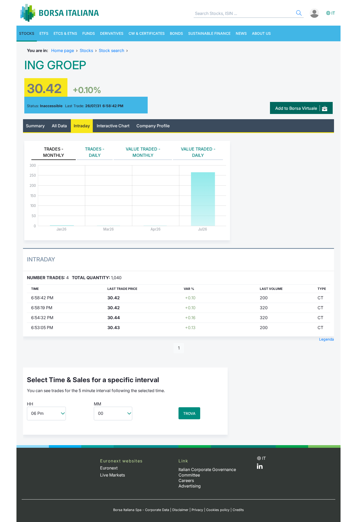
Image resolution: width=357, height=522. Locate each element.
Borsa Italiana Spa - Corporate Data (141, 510)
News (241, 33)
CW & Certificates (147, 33)
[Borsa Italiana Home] (59, 13)
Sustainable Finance (209, 33)
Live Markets (112, 475)
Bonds (176, 33)
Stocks (26, 33)
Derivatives (111, 33)
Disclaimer (180, 510)
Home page (62, 50)
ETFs (43, 33)
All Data (59, 125)
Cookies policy (217, 510)
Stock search (111, 50)
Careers (186, 480)
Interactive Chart (113, 125)
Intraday (82, 125)
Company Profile (153, 125)
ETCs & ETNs (65, 33)
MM (97, 403)
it (333, 13)
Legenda (326, 339)
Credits (238, 510)
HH (30, 403)
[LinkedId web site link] (260, 467)
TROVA (189, 413)
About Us (261, 33)
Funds (88, 33)
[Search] (298, 14)
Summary (35, 125)
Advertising (190, 486)
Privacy (197, 510)
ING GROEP (55, 65)
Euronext (109, 468)
